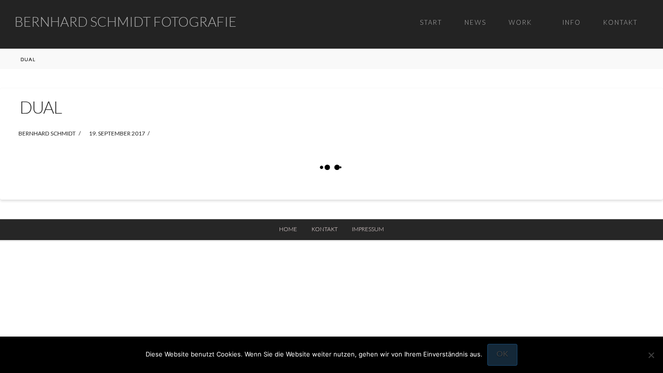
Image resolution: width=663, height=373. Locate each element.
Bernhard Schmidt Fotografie (125, 21)
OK (502, 353)
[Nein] (651, 355)
